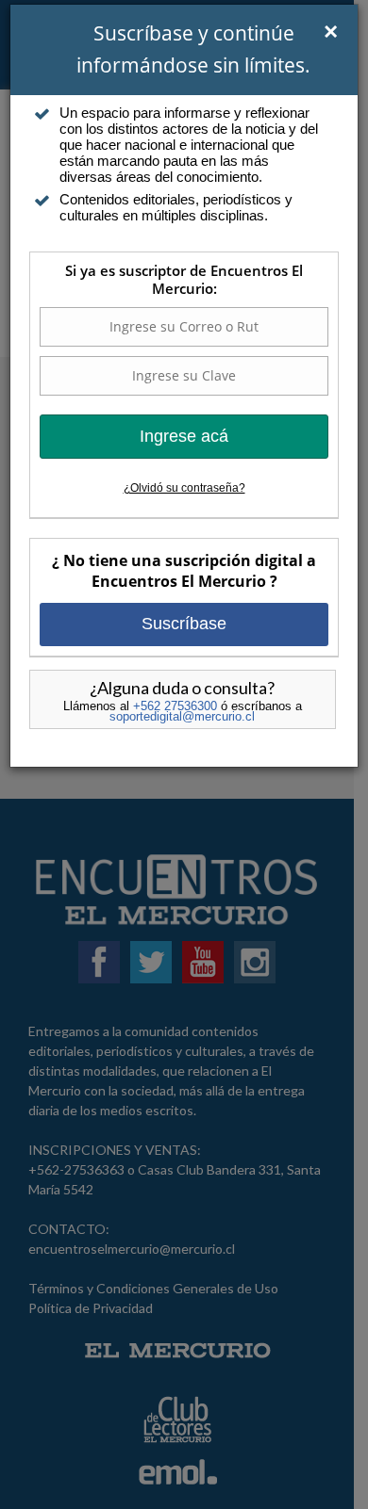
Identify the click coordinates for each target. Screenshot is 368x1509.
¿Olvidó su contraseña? (184, 488)
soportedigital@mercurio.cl (182, 716)
